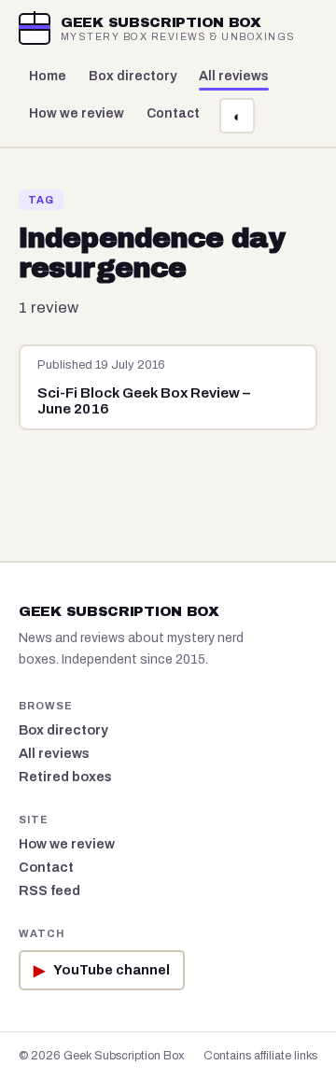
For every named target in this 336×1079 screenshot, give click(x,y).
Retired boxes (65, 776)
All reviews (234, 76)
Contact (173, 113)
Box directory (132, 76)
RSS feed (49, 890)
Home (47, 76)
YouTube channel (102, 970)
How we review (76, 113)
